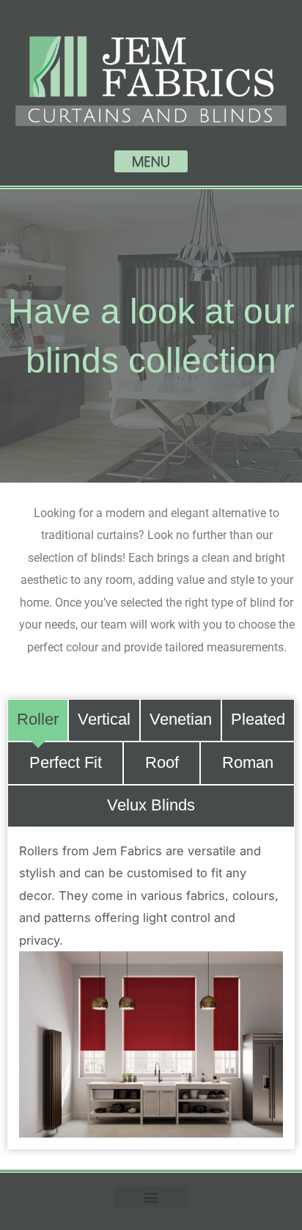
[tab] (37, 721)
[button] (151, 161)
